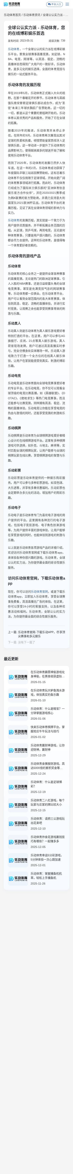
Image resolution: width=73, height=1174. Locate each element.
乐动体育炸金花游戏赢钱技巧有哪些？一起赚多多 (48, 839)
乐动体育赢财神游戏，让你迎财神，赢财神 (48, 747)
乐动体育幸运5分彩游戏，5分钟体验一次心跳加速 (47, 857)
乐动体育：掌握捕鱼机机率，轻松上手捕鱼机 (46, 875)
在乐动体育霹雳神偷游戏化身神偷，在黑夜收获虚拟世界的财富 (48, 674)
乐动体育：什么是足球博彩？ (46, 784)
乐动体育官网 (39, 591)
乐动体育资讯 (31, 14)
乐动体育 (13, 49)
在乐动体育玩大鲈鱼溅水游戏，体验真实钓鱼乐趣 (48, 692)
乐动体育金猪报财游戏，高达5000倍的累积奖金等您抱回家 (48, 766)
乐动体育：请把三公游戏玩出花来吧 (48, 820)
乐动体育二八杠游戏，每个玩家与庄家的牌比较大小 (48, 802)
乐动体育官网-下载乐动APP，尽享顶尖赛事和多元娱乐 (41, 634)
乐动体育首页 (12, 14)
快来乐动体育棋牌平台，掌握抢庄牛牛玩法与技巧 (48, 729)
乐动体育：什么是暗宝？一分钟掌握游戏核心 (48, 711)
